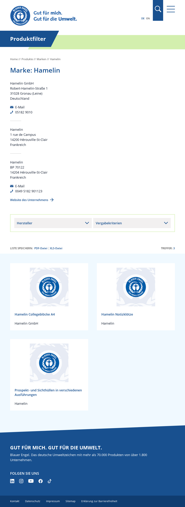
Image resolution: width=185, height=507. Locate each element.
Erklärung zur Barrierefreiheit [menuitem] (99, 501)
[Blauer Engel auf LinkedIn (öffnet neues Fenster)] (12, 481)
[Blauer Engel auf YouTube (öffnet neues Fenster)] (31, 481)
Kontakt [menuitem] (14, 501)
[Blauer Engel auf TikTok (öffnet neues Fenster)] (50, 481)
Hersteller (24, 223)
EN (148, 18)
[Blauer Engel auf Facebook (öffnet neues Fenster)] (40, 481)
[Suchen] (157, 9)
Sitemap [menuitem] (71, 501)
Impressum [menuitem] (53, 501)
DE (143, 18)
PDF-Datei (40, 248)
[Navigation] (171, 9)
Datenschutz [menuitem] (32, 501)
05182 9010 (23, 112)
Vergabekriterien (109, 223)
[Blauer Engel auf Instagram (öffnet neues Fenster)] (21, 481)
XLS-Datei (56, 248)
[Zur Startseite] (67, 16)
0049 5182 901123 (28, 191)
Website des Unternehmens (29, 200)
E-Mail (20, 107)
